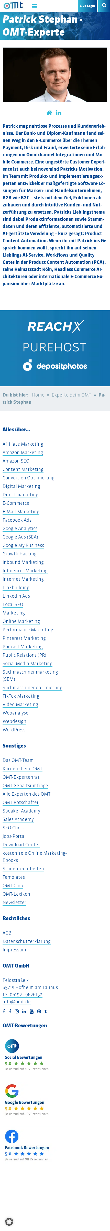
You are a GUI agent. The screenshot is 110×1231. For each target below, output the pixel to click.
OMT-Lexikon (16, 894)
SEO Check (14, 828)
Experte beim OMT (71, 395)
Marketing (14, 613)
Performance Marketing (28, 630)
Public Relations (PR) (24, 655)
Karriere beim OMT (22, 769)
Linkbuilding (16, 587)
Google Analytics (20, 528)
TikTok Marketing (21, 696)
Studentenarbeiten (23, 869)
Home (38, 395)
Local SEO (13, 604)
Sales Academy (18, 819)
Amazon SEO (16, 461)
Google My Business (23, 545)
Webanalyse (15, 713)
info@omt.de (17, 1002)
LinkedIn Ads (16, 596)
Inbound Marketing (23, 562)
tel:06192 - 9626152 (22, 994)
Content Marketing (23, 469)
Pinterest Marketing (24, 638)
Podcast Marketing (23, 647)
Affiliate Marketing (23, 444)
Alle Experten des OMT (27, 794)
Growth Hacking (20, 554)
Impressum (14, 950)
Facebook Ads (17, 520)
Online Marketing (21, 621)
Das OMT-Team (18, 760)
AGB (7, 933)
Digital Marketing (21, 486)
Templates (14, 877)
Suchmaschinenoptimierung (32, 687)
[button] (9, 1222)
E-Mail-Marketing (21, 511)
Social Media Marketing (27, 663)
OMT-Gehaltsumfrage (25, 785)
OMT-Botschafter (21, 802)
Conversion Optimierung (28, 478)
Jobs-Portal (14, 836)
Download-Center (21, 845)
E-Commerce (16, 503)
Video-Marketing (20, 704)
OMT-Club (13, 885)
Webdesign (14, 721)
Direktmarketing (20, 495)
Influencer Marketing (25, 571)
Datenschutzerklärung (27, 941)
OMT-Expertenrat (21, 777)
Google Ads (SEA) (20, 537)
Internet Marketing (23, 579)
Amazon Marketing (23, 452)
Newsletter (14, 902)
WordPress (14, 730)
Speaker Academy (21, 811)
